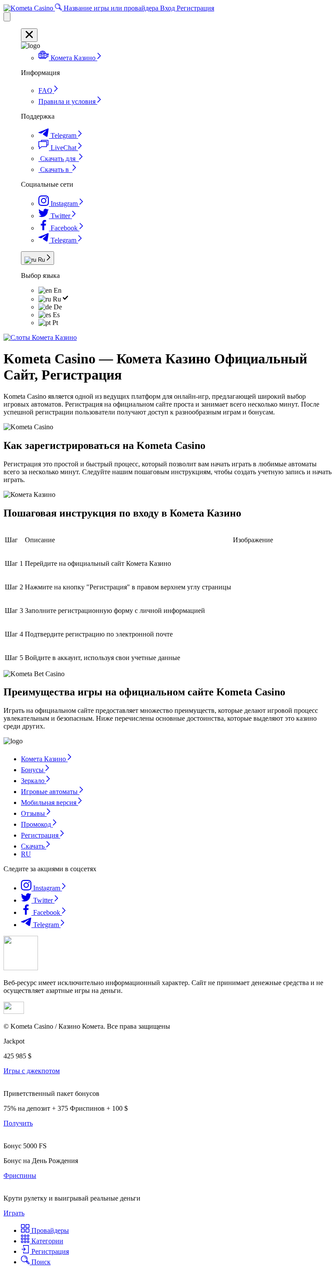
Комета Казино (44, 759)
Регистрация (195, 8)
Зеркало (33, 780)
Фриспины (19, 1175)
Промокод (37, 824)
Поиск (40, 1262)
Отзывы (34, 813)
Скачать (33, 846)
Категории (46, 1241)
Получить (18, 1123)
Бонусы (33, 769)
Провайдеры (49, 1230)
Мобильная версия (49, 802)
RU (26, 854)
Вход (168, 8)
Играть (13, 1213)
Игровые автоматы (50, 791)
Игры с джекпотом (31, 1071)
